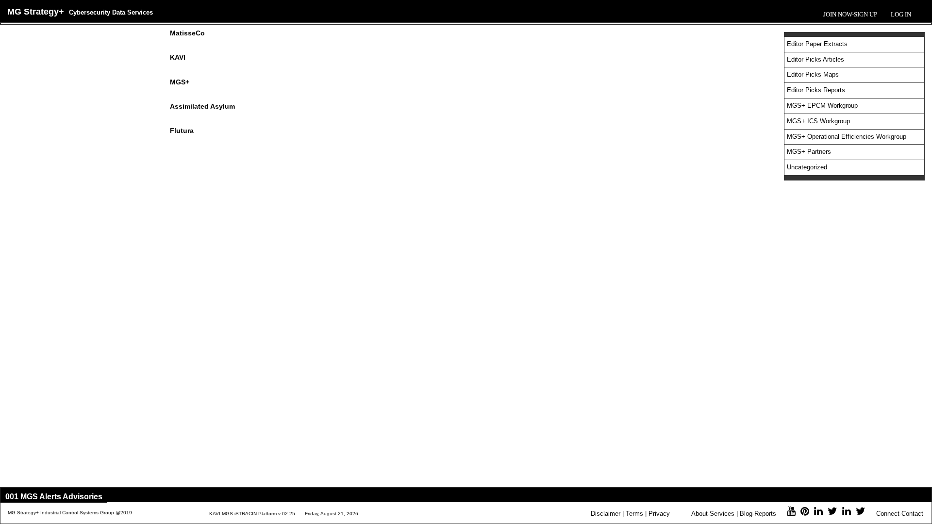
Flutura (182, 130)
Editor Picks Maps (813, 74)
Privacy (659, 513)
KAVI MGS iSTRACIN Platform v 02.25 (252, 513)
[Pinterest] (804, 512)
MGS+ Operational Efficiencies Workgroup (846, 136)
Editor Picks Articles (815, 59)
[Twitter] (832, 512)
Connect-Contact (899, 513)
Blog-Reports (758, 513)
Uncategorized (807, 167)
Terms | (636, 513)
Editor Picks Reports (816, 90)
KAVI (177, 57)
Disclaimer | (607, 513)
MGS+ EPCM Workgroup (822, 105)
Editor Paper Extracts (817, 44)
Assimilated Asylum (202, 106)
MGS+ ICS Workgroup (818, 121)
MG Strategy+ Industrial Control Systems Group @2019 (70, 512)
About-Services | (714, 513)
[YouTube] (791, 512)
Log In (901, 14)
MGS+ (179, 82)
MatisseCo (187, 33)
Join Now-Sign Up (850, 14)
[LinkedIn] (818, 512)
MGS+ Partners (809, 151)
